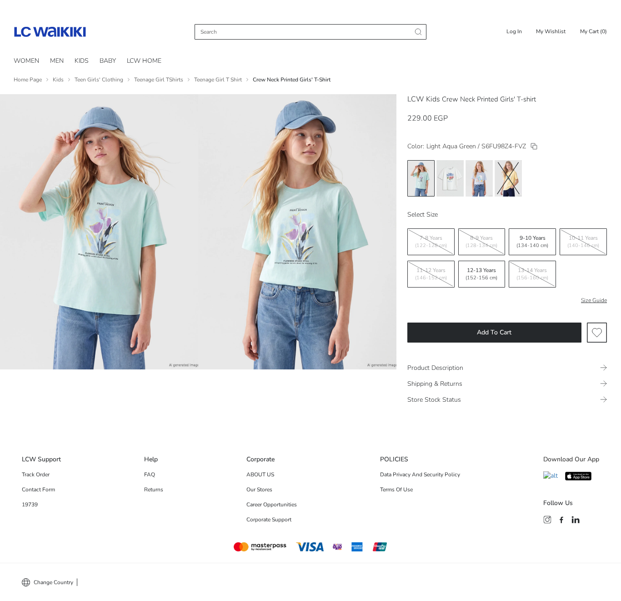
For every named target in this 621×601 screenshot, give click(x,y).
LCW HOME (144, 60)
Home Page (28, 79)
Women (26, 60)
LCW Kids (423, 99)
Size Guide (594, 300)
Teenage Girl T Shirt (218, 79)
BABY (108, 60)
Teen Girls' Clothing (99, 79)
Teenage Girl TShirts (158, 79)
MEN (57, 60)
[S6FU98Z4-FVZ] (534, 146)
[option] (421, 178)
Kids (82, 60)
